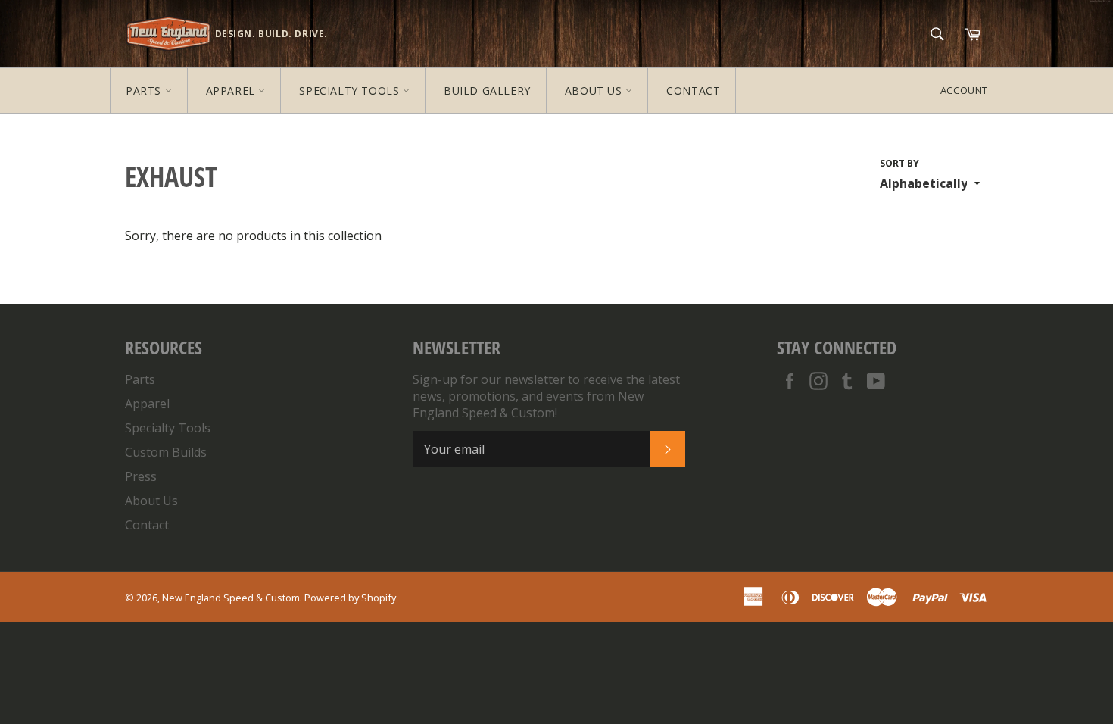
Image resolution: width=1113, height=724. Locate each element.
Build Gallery (487, 90)
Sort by (899, 164)
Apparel (232, 90)
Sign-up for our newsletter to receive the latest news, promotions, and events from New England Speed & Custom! (546, 396)
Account (964, 90)
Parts (145, 90)
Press (141, 476)
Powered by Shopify (350, 597)
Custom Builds (166, 452)
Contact (693, 90)
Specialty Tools (351, 90)
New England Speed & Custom (231, 597)
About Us (595, 90)
